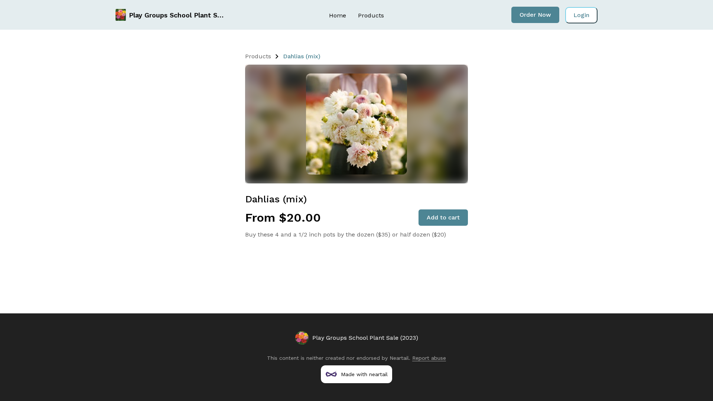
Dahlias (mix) (301, 56)
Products (371, 15)
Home (337, 15)
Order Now (535, 14)
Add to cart (443, 217)
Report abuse (429, 358)
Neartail (399, 358)
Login (581, 15)
